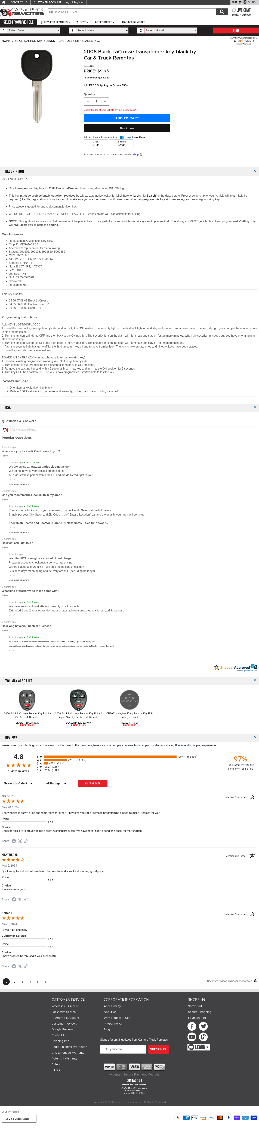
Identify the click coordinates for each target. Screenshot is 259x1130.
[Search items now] (222, 11)
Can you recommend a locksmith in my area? (32, 495)
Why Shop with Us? (117, 1018)
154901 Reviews (21, 771)
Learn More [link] (138, 137)
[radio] (129, 757)
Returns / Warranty (64, 1058)
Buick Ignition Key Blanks (34, 40)
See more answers (19, 484)
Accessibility (112, 1006)
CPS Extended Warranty (68, 1053)
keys (82, 22)
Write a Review (93, 783)
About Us (110, 1012)
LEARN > (202, 1047)
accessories (103, 22)
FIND (236, 30)
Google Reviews (63, 1029)
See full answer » (96, 523)
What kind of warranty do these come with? (30, 590)
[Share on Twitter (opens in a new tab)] (20, 841)
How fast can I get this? (17, 542)
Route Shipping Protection (69, 1047)
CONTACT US (19, 2)
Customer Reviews (64, 1023)
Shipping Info (60, 1041)
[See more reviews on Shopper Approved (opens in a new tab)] (26, 841)
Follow (5, 456)
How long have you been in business (26, 626)
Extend (56, 1064)
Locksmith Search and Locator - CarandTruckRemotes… (47, 523)
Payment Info (197, 1018)
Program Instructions (65, 1018)
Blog (107, 1029)
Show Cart (195, 1006)
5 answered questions (97, 77)
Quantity (89, 94)
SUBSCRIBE (158, 1049)
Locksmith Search (144, 195)
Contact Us (59, 1035)
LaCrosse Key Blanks (76, 40)
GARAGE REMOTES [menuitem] (133, 22)
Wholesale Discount (65, 1006)
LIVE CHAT (244, 10)
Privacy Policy (113, 1023)
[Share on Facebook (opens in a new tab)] (14, 841)
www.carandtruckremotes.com (51, 466)
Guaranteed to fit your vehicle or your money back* (110, 110)
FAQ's (56, 1070)
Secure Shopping (199, 1012)
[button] (10, 479)
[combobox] (132, 11)
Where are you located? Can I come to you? (31, 451)
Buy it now (127, 128)
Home (6, 40)
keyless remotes (55, 22)
